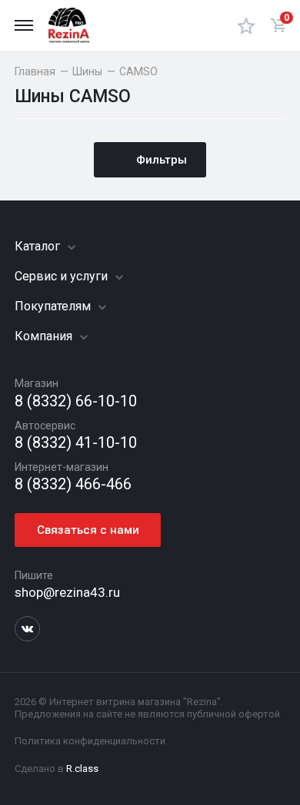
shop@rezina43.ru (67, 592)
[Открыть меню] (24, 25)
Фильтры (161, 160)
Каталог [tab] (39, 246)
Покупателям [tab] (54, 306)
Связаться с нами (88, 530)
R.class (82, 768)
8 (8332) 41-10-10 (76, 443)
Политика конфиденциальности (90, 741)
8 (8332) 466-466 (73, 484)
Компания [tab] (45, 336)
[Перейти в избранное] (246, 25)
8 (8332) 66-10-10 (76, 401)
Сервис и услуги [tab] (63, 276)
